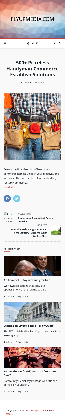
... (45, 289)
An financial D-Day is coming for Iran (27, 280)
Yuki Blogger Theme (36, 410)
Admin (26, 82)
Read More (10, 187)
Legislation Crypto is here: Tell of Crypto (29, 325)
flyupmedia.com (32, 19)
